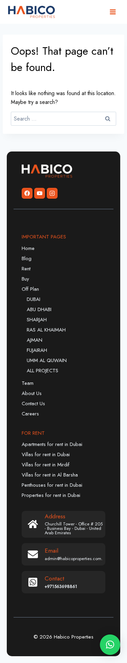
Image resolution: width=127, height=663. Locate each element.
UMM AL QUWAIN (47, 360)
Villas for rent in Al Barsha (50, 475)
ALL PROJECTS (42, 370)
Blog (26, 258)
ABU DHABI (39, 309)
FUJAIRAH (37, 350)
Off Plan (30, 289)
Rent (26, 268)
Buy (25, 279)
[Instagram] (52, 193)
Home (28, 248)
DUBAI (33, 299)
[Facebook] (27, 193)
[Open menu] (112, 11)
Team (28, 383)
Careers (30, 413)
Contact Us (33, 403)
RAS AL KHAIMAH (46, 330)
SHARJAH (37, 319)
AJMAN (34, 340)
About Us (32, 393)
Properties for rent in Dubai (51, 495)
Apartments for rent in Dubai (52, 444)
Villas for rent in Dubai (46, 454)
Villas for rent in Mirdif (45, 464)
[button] (110, 644)
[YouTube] (39, 193)
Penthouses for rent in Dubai (52, 485)
